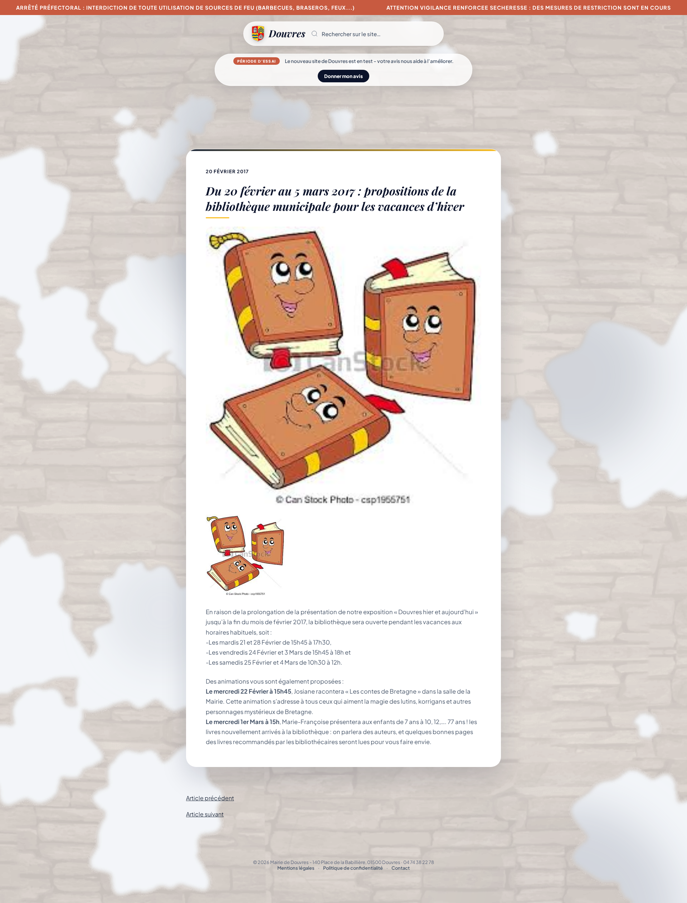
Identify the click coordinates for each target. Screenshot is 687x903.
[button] (374, 33)
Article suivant (205, 814)
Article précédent (210, 798)
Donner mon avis (343, 76)
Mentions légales (296, 868)
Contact (400, 868)
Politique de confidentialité (353, 868)
